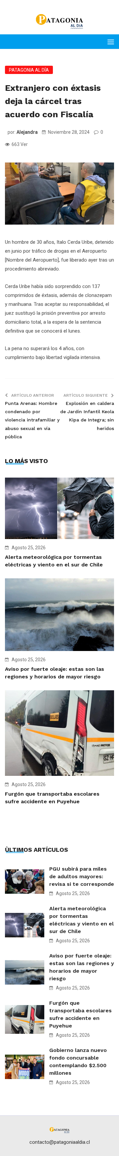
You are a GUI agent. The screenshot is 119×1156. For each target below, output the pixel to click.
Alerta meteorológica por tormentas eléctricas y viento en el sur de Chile (81, 919)
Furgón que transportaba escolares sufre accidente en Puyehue (80, 1014)
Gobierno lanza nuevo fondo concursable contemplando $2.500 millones (78, 1061)
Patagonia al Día (29, 70)
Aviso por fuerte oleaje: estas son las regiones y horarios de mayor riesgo (81, 967)
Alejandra (27, 132)
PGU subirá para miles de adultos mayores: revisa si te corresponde (81, 876)
